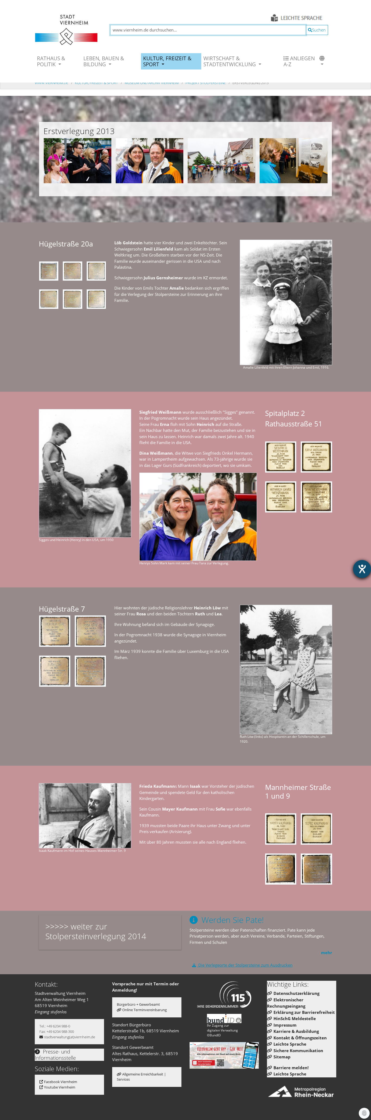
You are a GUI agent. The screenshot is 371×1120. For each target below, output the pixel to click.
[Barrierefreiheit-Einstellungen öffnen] (362, 569)
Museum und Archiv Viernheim (152, 82)
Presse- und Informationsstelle (55, 1054)
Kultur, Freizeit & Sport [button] (167, 61)
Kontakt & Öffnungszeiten (300, 1037)
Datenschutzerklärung (296, 993)
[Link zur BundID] (224, 1018)
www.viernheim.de (52, 82)
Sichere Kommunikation (298, 1050)
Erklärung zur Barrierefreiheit (304, 1012)
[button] (322, 61)
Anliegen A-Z (299, 61)
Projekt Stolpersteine (206, 82)
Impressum (285, 1025)
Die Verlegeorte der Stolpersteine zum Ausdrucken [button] (245, 965)
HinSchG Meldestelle (294, 1018)
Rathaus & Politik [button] (51, 61)
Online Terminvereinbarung (144, 1009)
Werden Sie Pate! (231, 919)
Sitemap (282, 1056)
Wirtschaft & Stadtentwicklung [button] (230, 61)
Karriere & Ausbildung (296, 1031)
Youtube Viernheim (59, 1087)
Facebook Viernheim (60, 1081)
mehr (326, 952)
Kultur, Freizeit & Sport (97, 82)
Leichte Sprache (289, 1044)
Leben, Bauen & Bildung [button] (103, 61)
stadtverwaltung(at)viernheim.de (69, 1036)
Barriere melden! (291, 1067)
